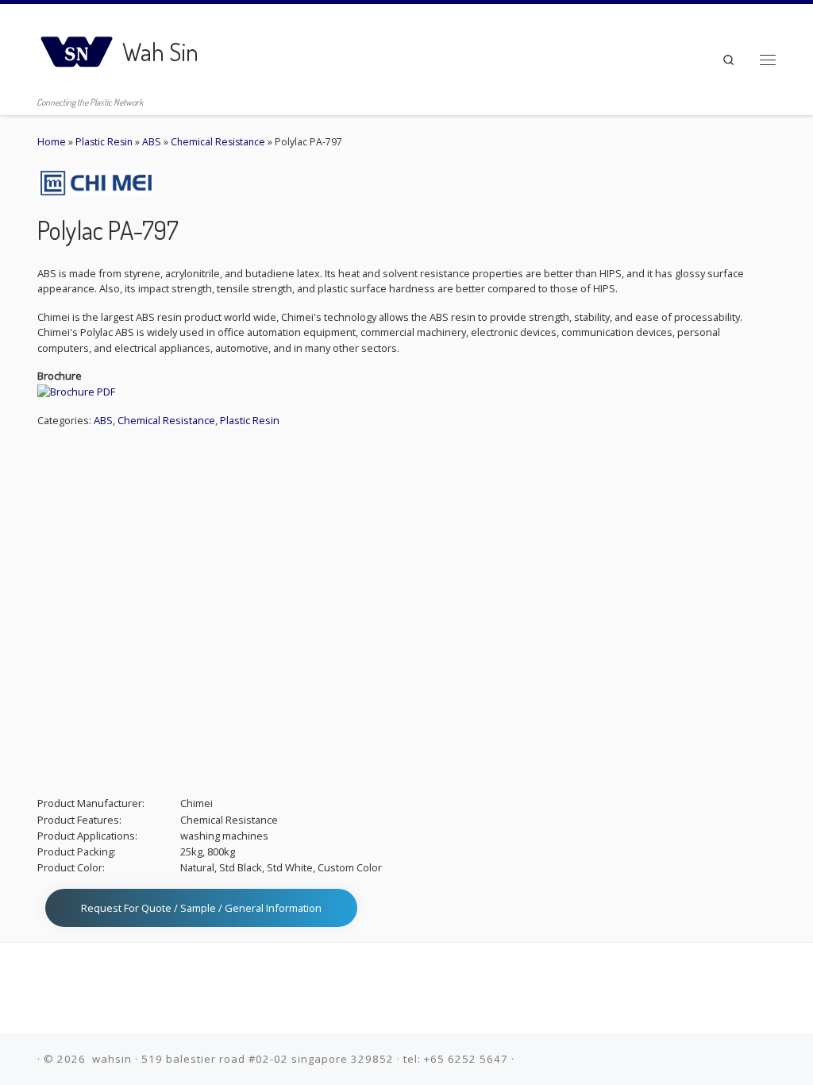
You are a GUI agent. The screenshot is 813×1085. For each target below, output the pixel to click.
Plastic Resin (104, 142)
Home (51, 142)
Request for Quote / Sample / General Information (201, 908)
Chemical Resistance (218, 142)
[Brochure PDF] (76, 391)
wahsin (112, 1059)
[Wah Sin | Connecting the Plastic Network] (77, 47)
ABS (151, 142)
